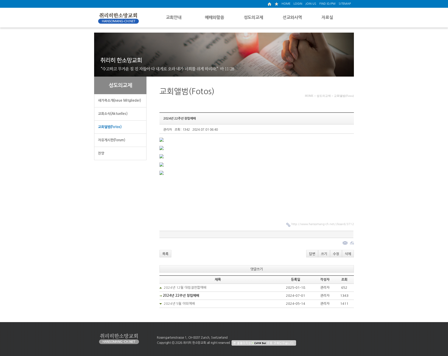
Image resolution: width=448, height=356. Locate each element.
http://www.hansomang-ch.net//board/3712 (322, 224)
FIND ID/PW (327, 3)
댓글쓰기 (256, 269)
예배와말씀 (214, 17)
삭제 (348, 254)
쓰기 (324, 254)
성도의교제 (253, 17)
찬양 (101, 153)
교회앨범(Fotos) (110, 127)
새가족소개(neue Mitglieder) (119, 100)
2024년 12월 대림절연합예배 (185, 287)
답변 (312, 254)
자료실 (327, 17)
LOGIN (297, 3)
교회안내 (173, 17)
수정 (336, 254)
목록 (165, 254)
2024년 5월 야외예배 (179, 303)
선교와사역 (292, 17)
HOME (286, 3)
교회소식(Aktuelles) (113, 113)
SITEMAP (345, 3)
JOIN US (310, 3)
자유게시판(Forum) (111, 140)
